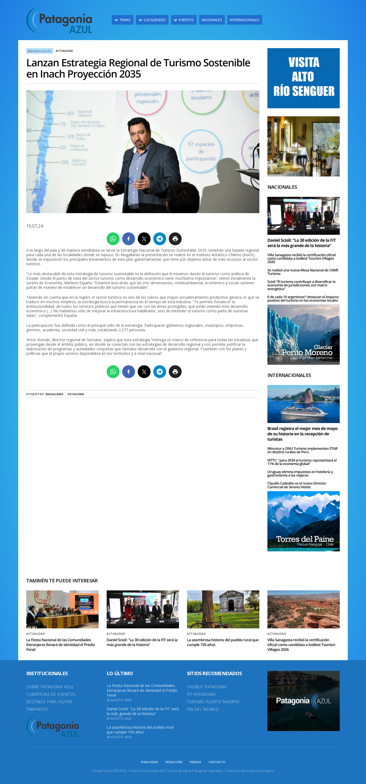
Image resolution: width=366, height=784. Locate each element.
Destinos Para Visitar (49, 701)
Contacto (216, 762)
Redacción (174, 762)
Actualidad (64, 50)
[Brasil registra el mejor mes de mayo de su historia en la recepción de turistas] (303, 403)
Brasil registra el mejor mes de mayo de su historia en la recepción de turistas (302, 433)
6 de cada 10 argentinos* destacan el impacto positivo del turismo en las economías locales (303, 298)
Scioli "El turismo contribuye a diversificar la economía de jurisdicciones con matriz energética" (301, 285)
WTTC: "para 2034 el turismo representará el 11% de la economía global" (302, 462)
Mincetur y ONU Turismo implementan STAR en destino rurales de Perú (302, 450)
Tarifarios (37, 709)
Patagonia (76, 394)
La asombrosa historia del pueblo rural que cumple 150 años (223, 642)
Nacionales (212, 19)
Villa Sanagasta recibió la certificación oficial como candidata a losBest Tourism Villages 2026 (301, 258)
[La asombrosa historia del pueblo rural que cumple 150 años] (223, 609)
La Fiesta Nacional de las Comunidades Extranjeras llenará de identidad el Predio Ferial (60, 644)
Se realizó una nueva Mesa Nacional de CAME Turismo (302, 272)
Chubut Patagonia (207, 686)
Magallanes (55, 394)
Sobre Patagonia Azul (50, 686)
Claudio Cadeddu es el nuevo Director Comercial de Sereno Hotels (296, 485)
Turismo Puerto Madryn (213, 701)
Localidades (155, 19)
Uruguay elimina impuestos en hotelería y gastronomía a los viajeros (300, 473)
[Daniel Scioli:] (303, 215)
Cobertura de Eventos (51, 694)
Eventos (186, 19)
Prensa (195, 762)
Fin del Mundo (203, 709)
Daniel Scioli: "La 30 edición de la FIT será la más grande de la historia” (301, 242)
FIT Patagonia (201, 694)
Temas (125, 19)
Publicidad (149, 762)
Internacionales (244, 19)
